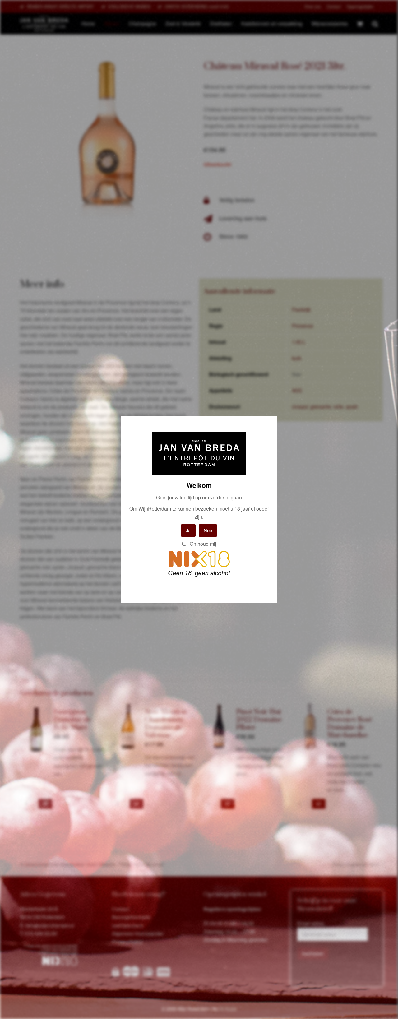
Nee (208, 530)
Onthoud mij (202, 543)
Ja (188, 530)
